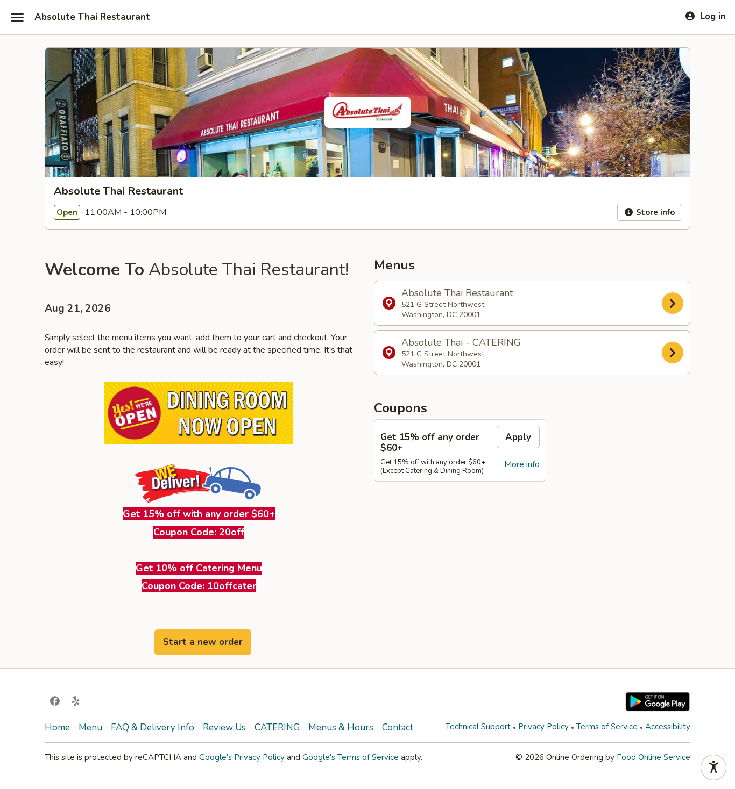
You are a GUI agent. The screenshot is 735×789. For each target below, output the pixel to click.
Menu (90, 727)
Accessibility (667, 726)
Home (57, 727)
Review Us (224, 727)
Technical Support (478, 726)
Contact (397, 727)
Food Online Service (653, 757)
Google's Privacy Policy (242, 757)
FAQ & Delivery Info (152, 727)
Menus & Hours (340, 727)
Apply (518, 437)
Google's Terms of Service (350, 757)
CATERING (277, 727)
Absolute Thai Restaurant (92, 17)
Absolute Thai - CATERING (461, 352)
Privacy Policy (543, 726)
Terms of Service (607, 726)
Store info (654, 212)
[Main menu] (17, 17)
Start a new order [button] (203, 642)
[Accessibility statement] (713, 767)
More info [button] (522, 464)
